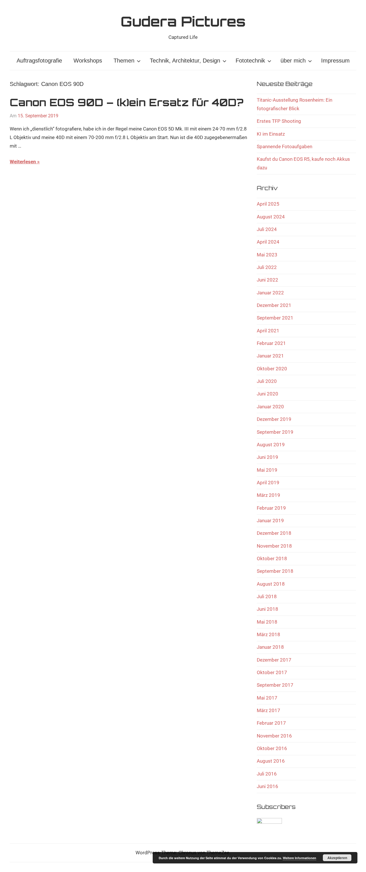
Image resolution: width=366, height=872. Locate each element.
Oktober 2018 (272, 558)
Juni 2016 (267, 786)
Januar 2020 (270, 406)
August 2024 (271, 217)
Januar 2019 (270, 520)
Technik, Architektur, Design (185, 60)
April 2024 (268, 242)
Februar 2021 (271, 343)
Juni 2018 (267, 609)
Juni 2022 (267, 280)
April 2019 (268, 482)
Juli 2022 (267, 267)
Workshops (87, 60)
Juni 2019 (267, 457)
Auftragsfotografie (39, 60)
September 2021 (275, 318)
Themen (124, 60)
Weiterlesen (23, 161)
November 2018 (274, 546)
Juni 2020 (267, 394)
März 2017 (268, 710)
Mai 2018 (267, 622)
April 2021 (268, 330)
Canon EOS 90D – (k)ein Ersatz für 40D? (126, 102)
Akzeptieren (337, 857)
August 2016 (271, 761)
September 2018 (275, 571)
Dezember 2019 (274, 419)
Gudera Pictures (183, 21)
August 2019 (271, 444)
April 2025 (268, 204)
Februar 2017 (271, 723)
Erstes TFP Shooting (279, 121)
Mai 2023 (267, 255)
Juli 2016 (267, 774)
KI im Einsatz (271, 134)
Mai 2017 (267, 698)
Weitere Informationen (299, 858)
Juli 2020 (267, 381)
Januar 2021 (270, 356)
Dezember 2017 (274, 660)
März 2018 (268, 634)
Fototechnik (250, 60)
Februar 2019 (271, 508)
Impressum (335, 60)
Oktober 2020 (272, 368)
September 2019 (275, 432)
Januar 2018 (270, 647)
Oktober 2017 (272, 672)
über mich (293, 60)
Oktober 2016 (272, 748)
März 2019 (268, 495)
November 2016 (274, 736)
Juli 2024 (267, 229)
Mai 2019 (267, 470)
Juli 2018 (267, 596)
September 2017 (275, 685)
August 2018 (271, 584)
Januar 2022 (270, 293)
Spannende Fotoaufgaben (284, 146)
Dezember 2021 (274, 305)
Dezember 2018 (274, 533)
